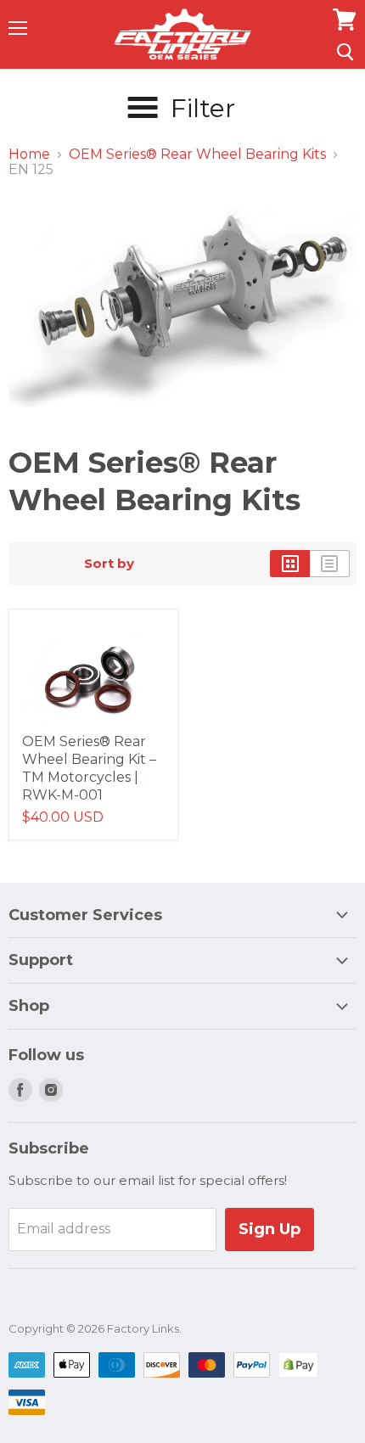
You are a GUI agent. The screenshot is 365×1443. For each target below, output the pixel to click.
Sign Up (269, 1229)
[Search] (345, 52)
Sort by (109, 563)
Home (29, 154)
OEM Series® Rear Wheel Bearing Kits (197, 154)
